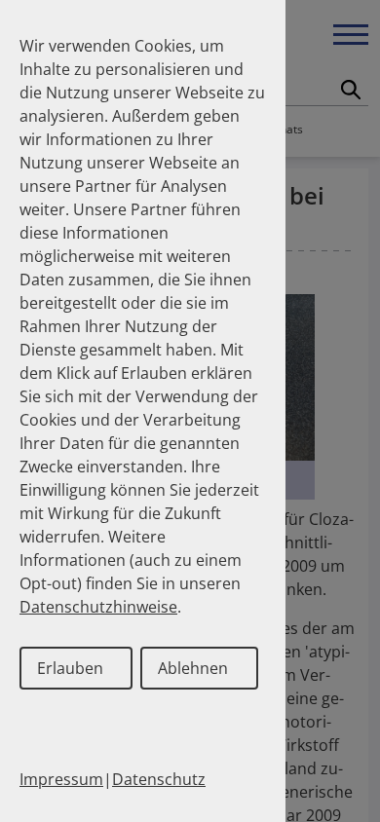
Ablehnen (193, 668)
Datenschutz (159, 779)
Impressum (61, 779)
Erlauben (70, 668)
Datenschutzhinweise (98, 606)
